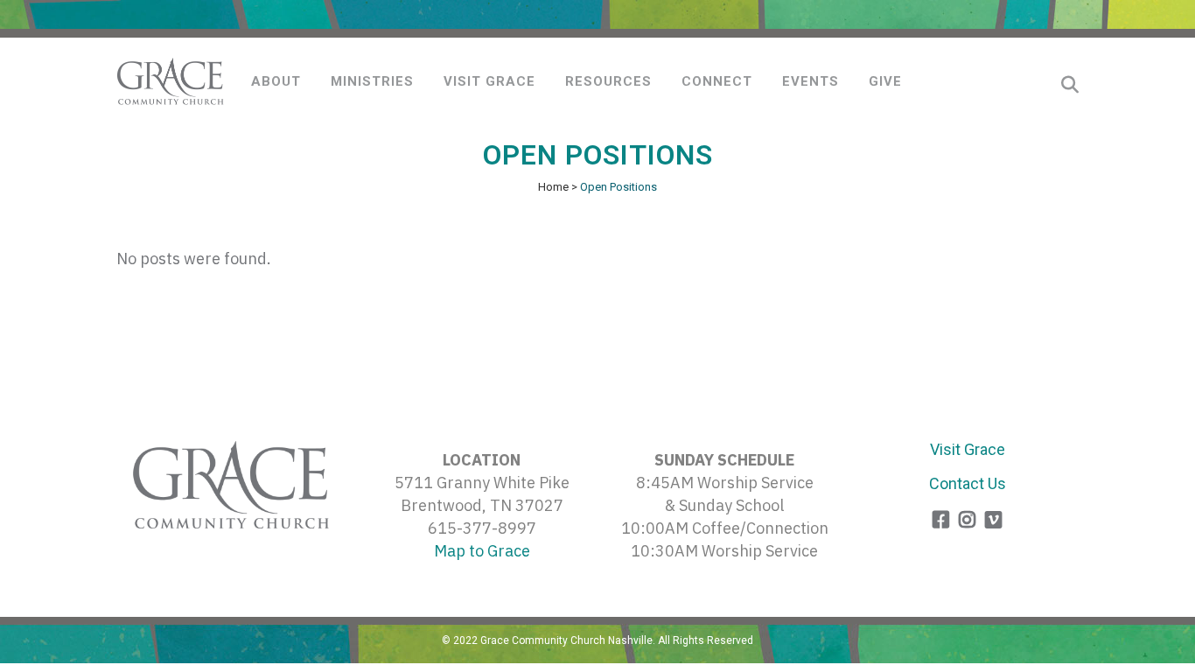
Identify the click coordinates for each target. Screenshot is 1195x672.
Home (553, 186)
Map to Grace (482, 551)
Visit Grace (967, 449)
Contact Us (967, 483)
